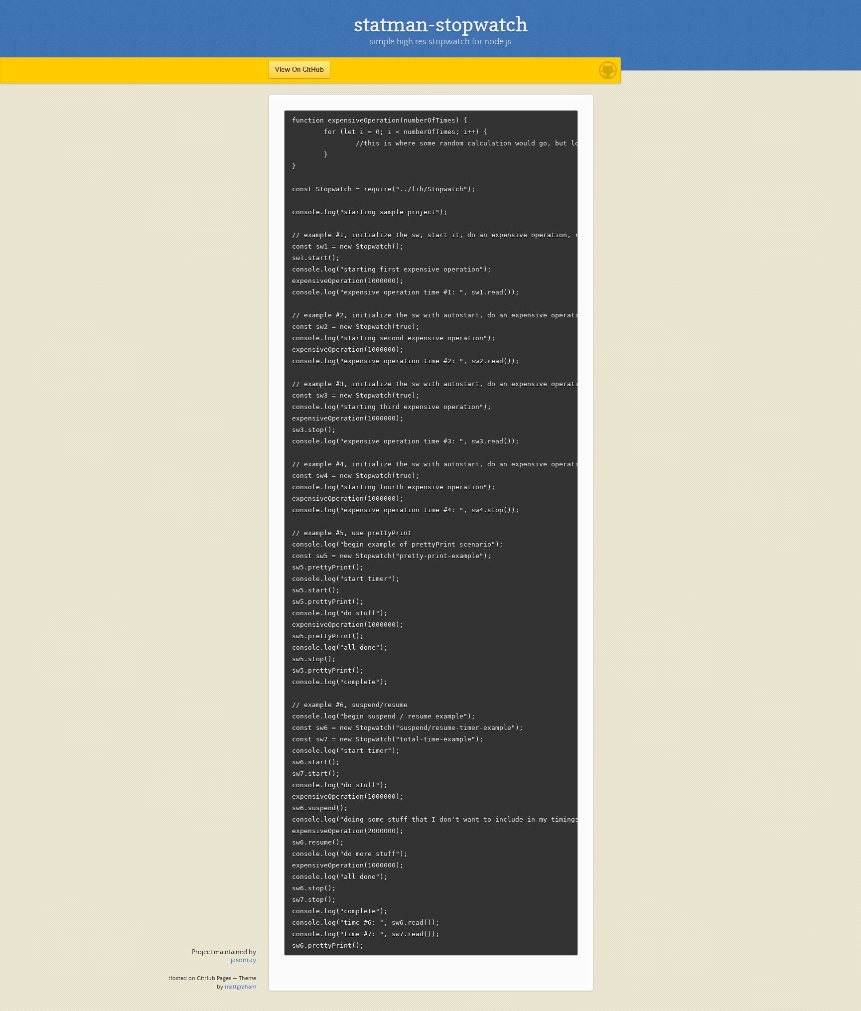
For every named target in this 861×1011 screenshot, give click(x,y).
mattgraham (240, 987)
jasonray (243, 960)
